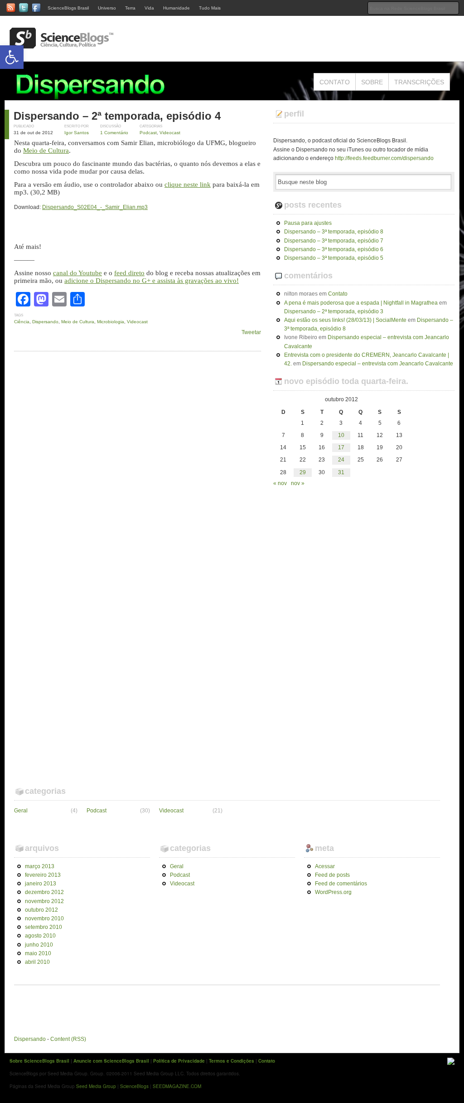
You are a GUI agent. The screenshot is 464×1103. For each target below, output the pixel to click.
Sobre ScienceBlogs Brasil (39, 1061)
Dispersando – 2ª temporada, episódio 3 (333, 311)
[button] (12, 57)
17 (341, 447)
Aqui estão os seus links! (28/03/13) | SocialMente (345, 320)
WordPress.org (333, 892)
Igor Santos (76, 132)
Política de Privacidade (179, 1061)
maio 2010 (38, 953)
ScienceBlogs (134, 1086)
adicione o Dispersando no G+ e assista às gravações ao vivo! (151, 280)
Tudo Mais (210, 7)
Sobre (372, 82)
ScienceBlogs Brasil (68, 7)
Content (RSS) (68, 1039)
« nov (280, 483)
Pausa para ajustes (308, 223)
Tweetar (251, 332)
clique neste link (187, 184)
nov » (297, 483)
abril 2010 (37, 962)
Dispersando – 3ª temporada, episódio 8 (333, 231)
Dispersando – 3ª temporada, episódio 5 (333, 258)
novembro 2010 (44, 918)
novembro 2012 (44, 901)
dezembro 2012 (44, 892)
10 (341, 435)
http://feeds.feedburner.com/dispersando (384, 158)
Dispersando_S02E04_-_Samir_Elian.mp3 (95, 207)
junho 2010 (39, 945)
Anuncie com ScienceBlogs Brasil (111, 1061)
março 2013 (39, 866)
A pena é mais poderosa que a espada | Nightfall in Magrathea (361, 303)
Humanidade (176, 7)
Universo (107, 7)
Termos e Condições (231, 1061)
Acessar (325, 866)
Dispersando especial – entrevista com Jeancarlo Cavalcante (377, 363)
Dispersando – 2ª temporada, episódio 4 (117, 116)
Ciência (21, 321)
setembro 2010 (43, 927)
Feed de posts (332, 875)
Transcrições (419, 82)
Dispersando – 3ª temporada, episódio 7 (333, 241)
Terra (130, 7)
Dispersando (45, 321)
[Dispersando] (105, 95)
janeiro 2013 (40, 883)
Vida (149, 7)
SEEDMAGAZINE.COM (177, 1086)
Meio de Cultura (46, 150)
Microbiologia (110, 321)
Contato (334, 82)
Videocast (170, 132)
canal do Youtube (77, 273)
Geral (21, 810)
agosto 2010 (40, 936)
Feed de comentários (341, 883)
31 (341, 472)
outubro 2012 (41, 910)
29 (303, 472)
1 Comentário (114, 132)
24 (341, 460)
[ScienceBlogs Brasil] (62, 45)
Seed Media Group (96, 1086)
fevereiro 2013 (43, 875)
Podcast (148, 132)
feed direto (129, 273)
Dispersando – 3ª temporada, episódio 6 (333, 249)
